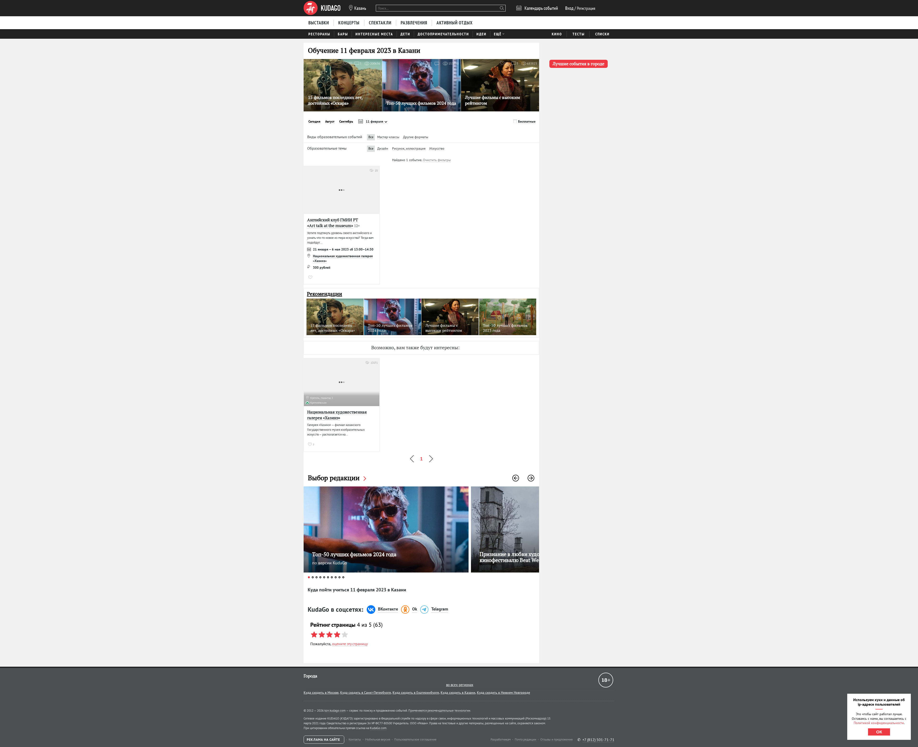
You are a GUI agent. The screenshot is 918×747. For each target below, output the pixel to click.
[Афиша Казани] (322, 8)
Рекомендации (324, 294)
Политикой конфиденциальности (879, 723)
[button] (515, 478)
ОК (879, 732)
